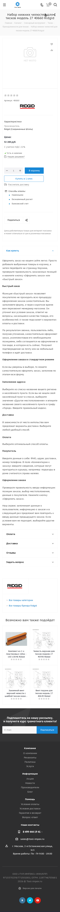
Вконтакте (22, 900)
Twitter (30, 900)
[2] (8, 95)
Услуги (30, 766)
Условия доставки (30, 808)
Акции (30, 778)
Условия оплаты (30, 804)
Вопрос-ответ (30, 817)
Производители (30, 787)
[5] (17, 95)
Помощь (30, 799)
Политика (30, 761)
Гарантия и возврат (30, 812)
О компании (30, 753)
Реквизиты (30, 757)
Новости (30, 783)
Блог (30, 791)
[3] (11, 95)
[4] (14, 95)
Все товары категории (21, 600)
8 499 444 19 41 (31, 831)
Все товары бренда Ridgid (23, 605)
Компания (30, 748)
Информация (30, 773)
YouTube (38, 900)
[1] (5, 95)
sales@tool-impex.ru (32, 839)
